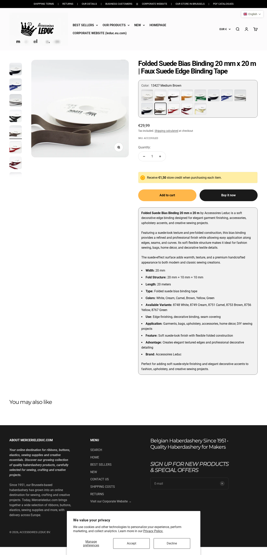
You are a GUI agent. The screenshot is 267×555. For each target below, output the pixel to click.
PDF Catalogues (223, 3)
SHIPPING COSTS (102, 487)
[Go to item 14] (15, 163)
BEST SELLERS (83, 25)
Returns (67, 3)
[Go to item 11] (15, 116)
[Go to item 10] (15, 101)
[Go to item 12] (15, 132)
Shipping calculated (166, 130)
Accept (131, 543)
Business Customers (118, 3)
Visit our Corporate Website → (111, 501)
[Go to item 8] (15, 69)
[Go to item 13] (15, 148)
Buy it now (228, 195)
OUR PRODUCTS (114, 25)
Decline (172, 543)
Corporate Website (154, 3)
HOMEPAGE (158, 25)
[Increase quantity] (160, 156)
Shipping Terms (44, 3)
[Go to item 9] (15, 85)
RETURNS (97, 494)
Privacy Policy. (153, 531)
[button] (252, 14)
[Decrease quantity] (144, 156)
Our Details (89, 3)
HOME (94, 457)
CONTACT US (99, 479)
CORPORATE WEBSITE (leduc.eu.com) (100, 33)
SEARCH (96, 450)
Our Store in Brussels (190, 3)
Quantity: (144, 147)
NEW (137, 25)
